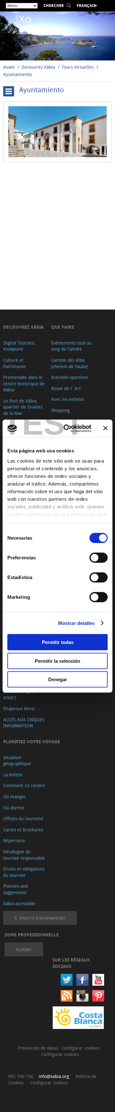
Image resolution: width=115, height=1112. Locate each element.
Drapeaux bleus (19, 708)
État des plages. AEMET (18, 694)
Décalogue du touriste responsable (24, 855)
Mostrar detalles (76, 623)
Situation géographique (17, 760)
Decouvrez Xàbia (38, 67)
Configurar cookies (81, 1048)
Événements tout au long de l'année (71, 346)
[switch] (98, 558)
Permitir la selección (57, 660)
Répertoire (14, 840)
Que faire (62, 327)
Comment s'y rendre (24, 785)
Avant (9, 67)
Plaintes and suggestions (15, 889)
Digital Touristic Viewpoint (19, 346)
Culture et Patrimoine (14, 363)
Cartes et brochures (23, 830)
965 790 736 (21, 1076)
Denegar (57, 679)
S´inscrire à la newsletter (40, 918)
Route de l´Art (66, 388)
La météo (12, 775)
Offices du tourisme (23, 818)
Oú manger (14, 797)
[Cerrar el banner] (105, 428)
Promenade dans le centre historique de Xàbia (24, 383)
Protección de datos (38, 1048)
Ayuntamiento (17, 74)
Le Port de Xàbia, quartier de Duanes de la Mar (22, 407)
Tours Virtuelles (78, 67)
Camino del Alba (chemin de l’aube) (69, 363)
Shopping (60, 410)
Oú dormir (14, 808)
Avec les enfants (67, 399)
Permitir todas (57, 642)
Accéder (24, 949)
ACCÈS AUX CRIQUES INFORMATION (23, 723)
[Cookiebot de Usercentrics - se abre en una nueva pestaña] (67, 428)
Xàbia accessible (19, 903)
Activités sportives (69, 377)
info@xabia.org (54, 1076)
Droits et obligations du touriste (23, 872)
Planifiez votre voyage (31, 741)
